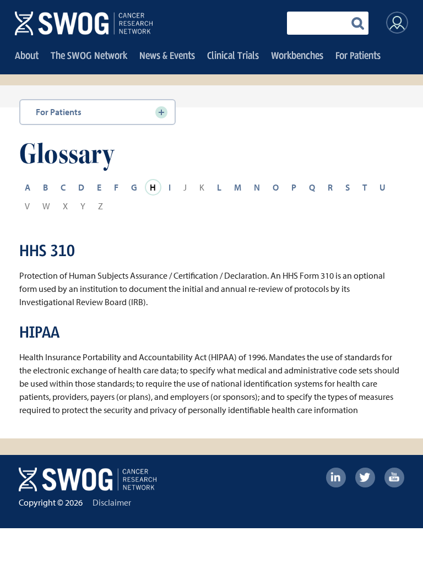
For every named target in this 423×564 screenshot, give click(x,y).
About (27, 55)
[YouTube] (394, 477)
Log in (397, 23)
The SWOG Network (89, 55)
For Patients (358, 55)
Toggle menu (161, 112)
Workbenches (297, 55)
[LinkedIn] (336, 477)
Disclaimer (112, 502)
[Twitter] (365, 477)
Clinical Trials (233, 55)
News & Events (167, 55)
